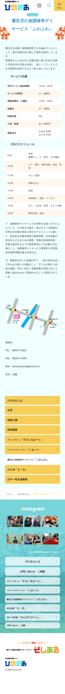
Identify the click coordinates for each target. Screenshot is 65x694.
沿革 (9, 410)
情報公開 (12, 420)
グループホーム (25, 439)
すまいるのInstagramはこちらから (43, 551)
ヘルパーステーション (24, 449)
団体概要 (12, 429)
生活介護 (17, 469)
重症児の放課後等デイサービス (28, 459)
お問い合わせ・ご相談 (32, 571)
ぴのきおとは (15, 400)
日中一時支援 (24, 617)
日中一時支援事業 (17, 479)
